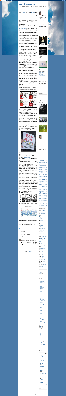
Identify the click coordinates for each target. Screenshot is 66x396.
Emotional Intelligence (43, 229)
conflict (39, 168)
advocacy (41, 160)
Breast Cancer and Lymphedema (42, 76)
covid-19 (43, 169)
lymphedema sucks (43, 183)
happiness (43, 177)
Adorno (39, 160)
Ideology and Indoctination (41, 302)
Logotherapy (41, 225)
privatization (40, 193)
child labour (41, 167)
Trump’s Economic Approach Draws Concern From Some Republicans (42, 358)
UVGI (46, 203)
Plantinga (44, 191)
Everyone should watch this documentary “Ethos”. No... (41, 349)
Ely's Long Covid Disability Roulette (42, 316)
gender (46, 176)
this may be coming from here (27, 157)
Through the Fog (40, 27)
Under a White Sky (42, 235)
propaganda (43, 193)
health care (45, 177)
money (41, 187)
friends (44, 176)
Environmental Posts (41, 74)
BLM (46, 163)
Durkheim (43, 172)
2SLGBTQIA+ (40, 159)
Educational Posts (40, 73)
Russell (46, 195)
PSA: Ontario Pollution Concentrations (42, 309)
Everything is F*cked (43, 239)
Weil (41, 205)
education (42, 173)
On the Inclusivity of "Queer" (42, 298)
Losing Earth (41, 252)
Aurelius (43, 162)
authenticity (45, 162)
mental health (41, 186)
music (42, 188)
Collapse (42, 222)
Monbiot (39, 187)
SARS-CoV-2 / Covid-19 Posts (42, 72)
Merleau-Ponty (44, 186)
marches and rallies (23, 12)
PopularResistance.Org (42, 379)
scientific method (45, 196)
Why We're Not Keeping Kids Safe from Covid (42, 322)
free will (41, 176)
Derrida (42, 171)
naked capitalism (41, 370)
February (41, 326)
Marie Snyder (43, 12)
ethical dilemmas (45, 174)
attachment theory (41, 162)
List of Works (40, 77)
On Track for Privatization (41, 310)
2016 (40, 333)
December (41, 273)
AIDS (46, 160)
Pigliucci (41, 191)
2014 (40, 335)
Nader (46, 188)
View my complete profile (41, 20)
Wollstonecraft (44, 205)
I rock (42, 179)
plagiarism (43, 191)
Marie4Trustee (40, 184)
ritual (39, 195)
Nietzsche (40, 189)
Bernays (39, 163)
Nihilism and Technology (42, 228)
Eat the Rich (46, 172)
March (40, 325)
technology (44, 200)
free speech (40, 176)
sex (40, 197)
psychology (45, 193)
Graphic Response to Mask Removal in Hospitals (42, 313)
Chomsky (44, 167)
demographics (40, 171)
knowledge (46, 181)
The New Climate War (42, 238)
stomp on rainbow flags (31, 152)
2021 (40, 329)
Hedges (39, 178)
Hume (40, 179)
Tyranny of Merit (42, 254)
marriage (46, 184)
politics (41, 192)
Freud (43, 176)
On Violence (42, 211)
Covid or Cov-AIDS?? (42, 281)
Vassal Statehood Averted (42, 366)
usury (44, 203)
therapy (39, 201)
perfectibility (20, 83)
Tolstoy (42, 202)
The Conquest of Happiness (43, 253)
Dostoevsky (40, 172)
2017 (40, 332)
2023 (40, 272)
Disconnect (41, 220)
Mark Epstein (43, 184)
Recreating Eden (41, 382)
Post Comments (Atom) (30, 251)
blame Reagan (44, 163)
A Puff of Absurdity (27, 4)
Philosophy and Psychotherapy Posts (42, 75)
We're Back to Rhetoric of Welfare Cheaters (42, 285)
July (40, 277)
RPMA (44, 195)
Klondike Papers (42, 181)
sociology (42, 198)
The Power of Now (42, 262)
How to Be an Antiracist (42, 233)
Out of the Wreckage (43, 245)
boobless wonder (42, 164)
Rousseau (43, 195)
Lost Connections (42, 231)
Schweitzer (40, 196)
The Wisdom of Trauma (42, 240)
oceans (42, 189)
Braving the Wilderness (42, 213)
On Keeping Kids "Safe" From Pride (42, 318)
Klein (40, 181)
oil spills (44, 189)
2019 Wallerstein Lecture (43, 259)
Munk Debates (40, 188)
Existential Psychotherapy (43, 266)
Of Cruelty (42, 246)
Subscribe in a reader (41, 143)
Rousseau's (35, 82)
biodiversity (41, 163)
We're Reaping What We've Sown (42, 303)
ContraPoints (43, 168)
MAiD (46, 183)
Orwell (46, 189)
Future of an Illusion (42, 226)
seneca (39, 197)
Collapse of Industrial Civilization (42, 376)
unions (43, 203)
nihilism (31, 65)
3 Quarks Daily (41, 363)
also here (33, 15)
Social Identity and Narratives (42, 321)
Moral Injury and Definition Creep (42, 297)
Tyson (40, 203)
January (41, 327)
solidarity (46, 198)
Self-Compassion (41, 249)
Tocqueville (41, 202)
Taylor (39, 200)
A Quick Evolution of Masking (42, 319)
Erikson (41, 174)
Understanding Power (43, 217)
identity (43, 179)
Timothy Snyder (43, 201)
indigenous (45, 179)
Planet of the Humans (42, 248)
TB (40, 200)
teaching (42, 200)
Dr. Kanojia (42, 172)
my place (44, 188)
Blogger (38, 394)
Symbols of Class (41, 289)
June (40, 278)
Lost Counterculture (42, 280)
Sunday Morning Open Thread (42, 368)
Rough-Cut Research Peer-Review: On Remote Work (42, 315)
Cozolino (46, 169)
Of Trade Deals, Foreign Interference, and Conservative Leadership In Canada (42, 361)
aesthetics (43, 160)
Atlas (39, 162)
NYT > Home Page (41, 356)
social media (40, 198)
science (41, 196)
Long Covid (40, 182)
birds (42, 163)
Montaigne (43, 187)
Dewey (46, 171)
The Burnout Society (42, 230)
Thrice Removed (43, 210)
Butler (44, 165)
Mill (46, 186)
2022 (40, 328)
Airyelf (34, 394)
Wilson (42, 205)
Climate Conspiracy (42, 299)
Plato (46, 191)
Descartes (44, 171)
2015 (40, 334)
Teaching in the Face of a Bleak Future (42, 282)
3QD (42, 159)
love (42, 182)
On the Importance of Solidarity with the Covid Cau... (42, 288)
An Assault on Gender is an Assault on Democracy (42, 291)
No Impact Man (42, 212)
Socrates (44, 198)
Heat (41, 243)
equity (39, 174)
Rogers (40, 195)
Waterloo (40, 205)
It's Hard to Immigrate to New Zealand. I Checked (42, 293)
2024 (40, 271)
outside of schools (33, 12)
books (44, 164)
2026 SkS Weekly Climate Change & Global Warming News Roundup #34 (43, 374)
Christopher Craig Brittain (23, 28)
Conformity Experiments (42, 308)
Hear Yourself (41, 251)
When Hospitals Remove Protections (42, 300)
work (46, 205)
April (40, 324)
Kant (39, 181)
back (40, 26)
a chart (40, 95)
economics (40, 173)
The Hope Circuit (42, 256)
